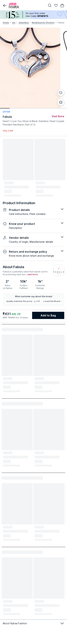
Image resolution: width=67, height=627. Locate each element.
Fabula (7, 116)
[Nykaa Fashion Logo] (26, 5)
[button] (5, 5)
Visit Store (58, 116)
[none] (33, 14)
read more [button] (32, 274)
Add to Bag (48, 315)
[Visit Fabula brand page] (58, 270)
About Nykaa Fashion (15, 623)
